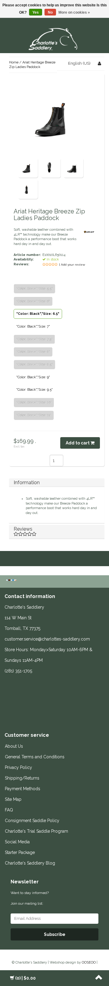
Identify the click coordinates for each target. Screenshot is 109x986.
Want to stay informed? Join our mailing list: (30, 898)
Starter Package (20, 852)
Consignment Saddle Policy (32, 820)
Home (13, 62)
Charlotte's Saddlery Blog (30, 863)
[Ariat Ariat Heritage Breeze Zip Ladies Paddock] (28, 167)
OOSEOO (89, 962)
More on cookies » (74, 12)
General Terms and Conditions (34, 756)
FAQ (9, 809)
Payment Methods (22, 788)
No (50, 12)
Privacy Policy (18, 767)
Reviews (23, 529)
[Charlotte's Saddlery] (54, 38)
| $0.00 (25, 978)
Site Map (13, 799)
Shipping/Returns (22, 778)
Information (27, 482)
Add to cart (78, 442)
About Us (14, 746)
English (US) (79, 63)
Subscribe (54, 934)
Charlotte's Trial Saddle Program (36, 831)
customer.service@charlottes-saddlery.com (47, 639)
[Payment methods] (12, 580)
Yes (35, 12)
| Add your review (72, 264)
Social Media (17, 841)
